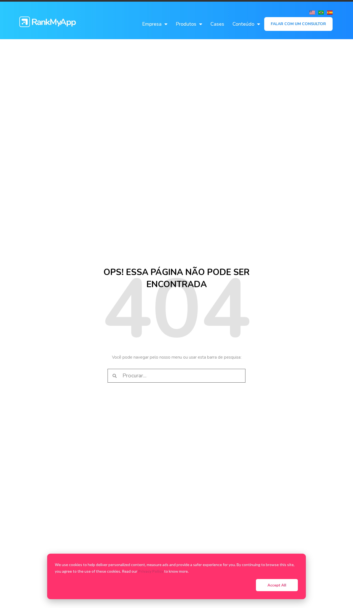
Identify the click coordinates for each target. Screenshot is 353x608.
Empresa (152, 24)
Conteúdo (243, 24)
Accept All (277, 585)
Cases (217, 24)
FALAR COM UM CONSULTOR (298, 23)
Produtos (186, 24)
